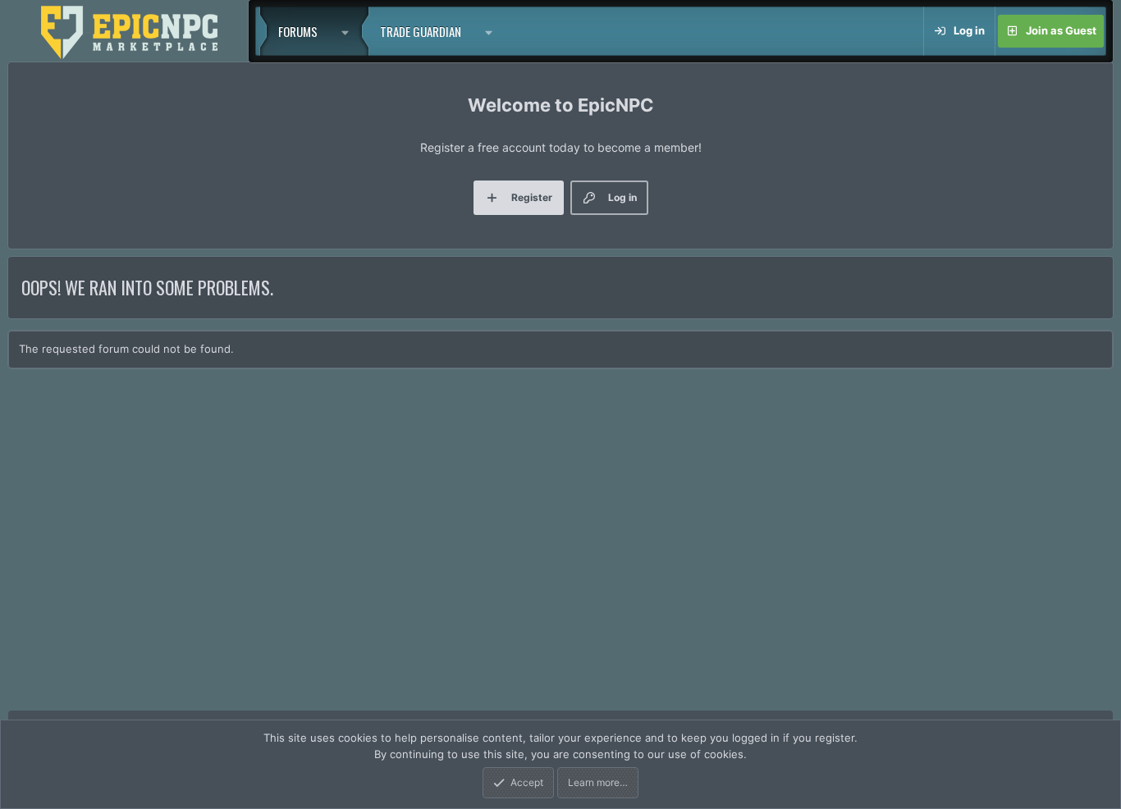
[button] (348, 31)
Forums (298, 31)
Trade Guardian (420, 31)
